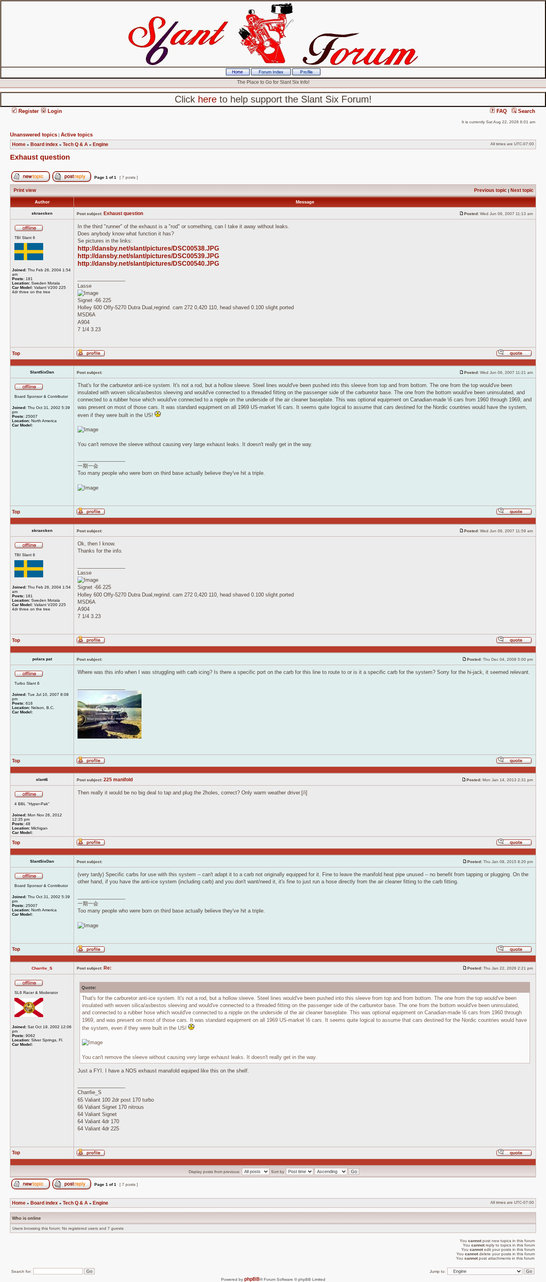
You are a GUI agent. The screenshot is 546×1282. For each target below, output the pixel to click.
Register (28, 111)
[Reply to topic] (71, 180)
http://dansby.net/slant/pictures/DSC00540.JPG (148, 263)
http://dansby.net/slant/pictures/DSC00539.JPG (148, 256)
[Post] (461, 213)
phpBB (252, 1279)
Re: (108, 968)
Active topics (77, 135)
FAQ (501, 111)
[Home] (238, 74)
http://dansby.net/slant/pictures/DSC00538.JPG (148, 248)
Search (525, 111)
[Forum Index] (271, 74)
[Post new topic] (30, 180)
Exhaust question (40, 157)
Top (16, 353)
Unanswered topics (33, 135)
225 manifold (118, 779)
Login (54, 111)
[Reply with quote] (514, 355)
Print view (25, 190)
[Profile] (306, 74)
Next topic (522, 190)
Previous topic (490, 190)
